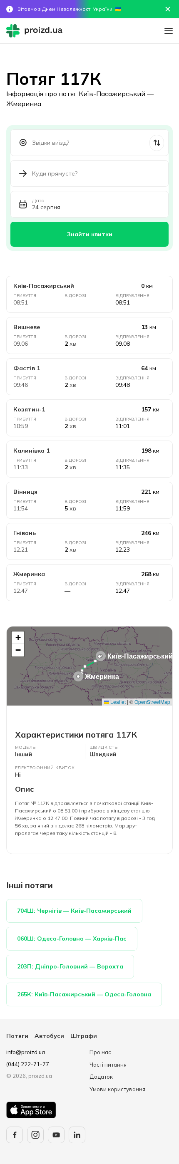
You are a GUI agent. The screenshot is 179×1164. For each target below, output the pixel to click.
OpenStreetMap (152, 701)
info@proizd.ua (25, 1052)
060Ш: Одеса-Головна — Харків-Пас (72, 938)
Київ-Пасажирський (43, 286)
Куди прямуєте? (54, 173)
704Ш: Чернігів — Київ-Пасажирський (74, 910)
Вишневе (26, 327)
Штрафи (83, 1036)
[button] (99, 656)
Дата (38, 200)
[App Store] (31, 1110)
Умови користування (117, 1089)
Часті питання (108, 1064)
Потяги (17, 1036)
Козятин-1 (29, 409)
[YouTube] (56, 1135)
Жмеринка (29, 574)
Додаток (101, 1076)
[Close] (168, 9)
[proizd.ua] (36, 30)
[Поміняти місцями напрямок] (156, 143)
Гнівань (24, 533)
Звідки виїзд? (50, 143)
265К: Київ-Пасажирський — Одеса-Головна (84, 994)
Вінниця (25, 491)
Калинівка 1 (31, 450)
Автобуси (49, 1036)
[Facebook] (14, 1135)
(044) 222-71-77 (27, 1064)
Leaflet (117, 701)
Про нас (100, 1052)
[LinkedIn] (77, 1135)
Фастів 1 (26, 368)
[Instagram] (35, 1135)
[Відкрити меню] (168, 31)
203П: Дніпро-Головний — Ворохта (70, 966)
